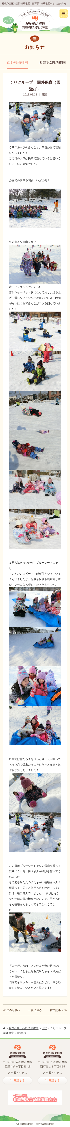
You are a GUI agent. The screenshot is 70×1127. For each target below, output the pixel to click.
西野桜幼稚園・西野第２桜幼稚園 (36, 1123)
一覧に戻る (35, 1010)
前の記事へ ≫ (58, 1010)
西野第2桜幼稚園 (52, 62)
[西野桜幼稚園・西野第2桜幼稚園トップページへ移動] (4, 1028)
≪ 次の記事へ (11, 1010)
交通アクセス (19, 1072)
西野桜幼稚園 (17, 62)
